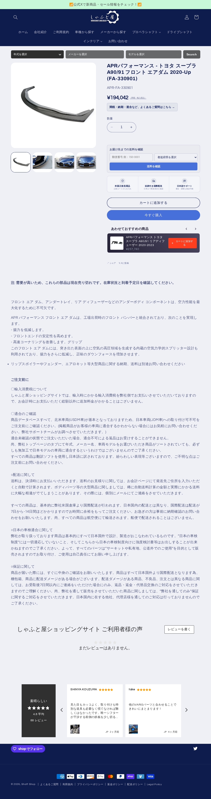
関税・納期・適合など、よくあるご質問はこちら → (142, 107)
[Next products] (195, 229)
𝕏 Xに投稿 (124, 263)
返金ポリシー (115, 784)
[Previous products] (186, 229)
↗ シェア (111, 263)
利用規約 (68, 784)
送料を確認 (153, 166)
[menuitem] (23, 32)
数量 (110, 118)
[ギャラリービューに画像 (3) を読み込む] (64, 162)
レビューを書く (179, 629)
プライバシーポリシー (90, 784)
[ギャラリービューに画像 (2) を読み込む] (43, 162)
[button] (15, 17)
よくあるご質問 (49, 784)
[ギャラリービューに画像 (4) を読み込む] (86, 162)
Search (191, 54)
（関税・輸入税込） (138, 98)
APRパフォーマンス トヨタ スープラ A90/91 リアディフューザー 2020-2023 (145, 241)
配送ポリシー (135, 784)
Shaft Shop (28, 784)
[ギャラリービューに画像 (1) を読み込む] (21, 162)
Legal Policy (154, 784)
